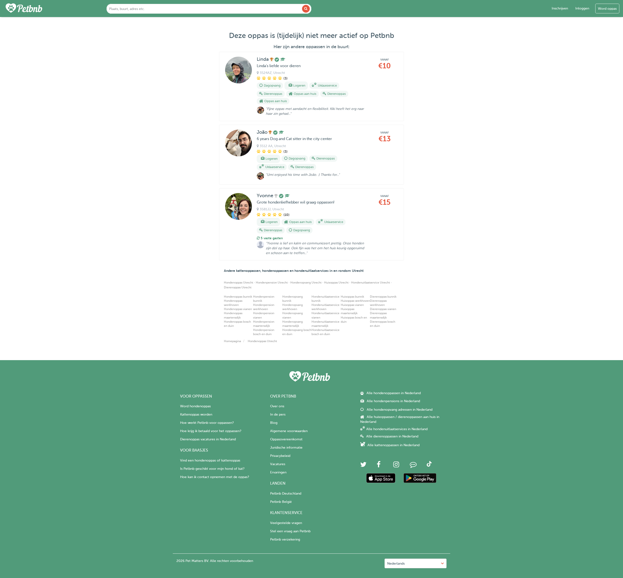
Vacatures (277, 464)
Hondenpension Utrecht (272, 282)
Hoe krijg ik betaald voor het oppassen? (210, 431)
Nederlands (396, 563)
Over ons (277, 406)
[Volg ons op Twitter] (363, 466)
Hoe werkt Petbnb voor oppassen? (207, 423)
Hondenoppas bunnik (238, 296)
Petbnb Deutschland (285, 493)
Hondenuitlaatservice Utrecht (370, 282)
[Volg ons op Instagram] (396, 466)
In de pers (277, 414)
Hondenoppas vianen (238, 309)
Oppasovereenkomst (286, 439)
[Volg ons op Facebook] (379, 466)
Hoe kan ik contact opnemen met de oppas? (214, 477)
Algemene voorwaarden (289, 431)
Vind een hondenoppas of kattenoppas (210, 460)
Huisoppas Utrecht (336, 282)
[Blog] (413, 466)
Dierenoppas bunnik (383, 296)
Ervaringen (278, 472)
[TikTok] (429, 465)
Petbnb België (281, 502)
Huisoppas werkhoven (355, 300)
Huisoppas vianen (352, 305)
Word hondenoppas (195, 406)
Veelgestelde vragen (286, 523)
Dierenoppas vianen (383, 309)
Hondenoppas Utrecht (238, 282)
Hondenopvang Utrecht (305, 282)
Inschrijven (560, 8)
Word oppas (607, 8)
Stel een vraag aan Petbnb (290, 531)
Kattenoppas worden (196, 414)
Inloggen (582, 8)
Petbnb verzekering (285, 539)
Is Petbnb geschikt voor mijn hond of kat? (212, 469)
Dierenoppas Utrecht (237, 287)
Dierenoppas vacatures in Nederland (208, 439)
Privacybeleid (280, 456)
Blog (273, 423)
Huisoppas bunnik (352, 296)
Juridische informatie (286, 447)
